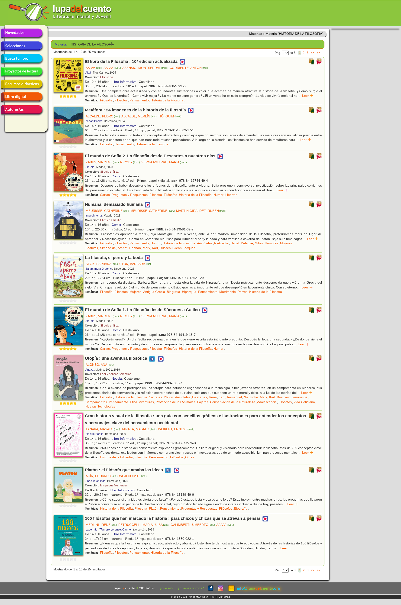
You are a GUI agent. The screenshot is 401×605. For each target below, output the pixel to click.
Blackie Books (94, 434)
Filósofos (121, 100)
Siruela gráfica (109, 171)
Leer (308, 95)
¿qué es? (166, 588)
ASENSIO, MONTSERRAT (145, 68)
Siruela (89, 167)
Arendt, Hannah (129, 248)
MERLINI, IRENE (101, 525)
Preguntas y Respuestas (130, 195)
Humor (218, 195)
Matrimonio (227, 292)
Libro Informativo (124, 82)
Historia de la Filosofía (167, 100)
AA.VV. (94, 68)
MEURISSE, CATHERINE (107, 211)
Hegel (234, 243)
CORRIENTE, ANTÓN (189, 68)
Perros (242, 292)
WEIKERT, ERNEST (176, 429)
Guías (189, 457)
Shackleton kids (95, 481)
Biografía (173, 292)
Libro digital (21, 97)
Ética (133, 402)
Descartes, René (204, 397)
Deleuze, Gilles (252, 243)
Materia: (61, 44)
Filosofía (106, 100)
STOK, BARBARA (102, 264)
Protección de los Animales (175, 402)
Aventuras (146, 402)
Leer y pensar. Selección (115, 374)
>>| (319, 53)
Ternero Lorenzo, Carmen (116, 529)
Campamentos (96, 402)
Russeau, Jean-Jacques (177, 248)
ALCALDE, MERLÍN (139, 116)
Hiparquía (189, 292)
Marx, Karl (150, 248)
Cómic (116, 176)
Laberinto (91, 529)
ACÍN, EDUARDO (102, 476)
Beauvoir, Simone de (100, 248)
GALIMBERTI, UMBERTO (193, 525)
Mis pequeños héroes (114, 485)
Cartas (105, 195)
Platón (168, 397)
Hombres (271, 243)
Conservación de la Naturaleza (232, 402)
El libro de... (107, 77)
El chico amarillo (110, 220)
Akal (88, 72)
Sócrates (155, 397)
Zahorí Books (93, 121)
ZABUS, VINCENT (102, 162)
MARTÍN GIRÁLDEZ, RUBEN (201, 211)
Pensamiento (139, 100)
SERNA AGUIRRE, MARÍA (164, 162)
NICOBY (130, 162)
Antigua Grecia (154, 292)
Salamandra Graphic (98, 268)
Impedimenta (93, 215)
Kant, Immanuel (230, 397)
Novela (117, 378)
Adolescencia (267, 402)
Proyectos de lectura (21, 71)
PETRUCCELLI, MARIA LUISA (143, 525)
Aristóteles (204, 243)
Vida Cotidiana (304, 402)
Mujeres (286, 243)
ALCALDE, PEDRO (103, 116)
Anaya (89, 369)
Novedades (21, 33)
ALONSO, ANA (100, 364)
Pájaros (202, 402)
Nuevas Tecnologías (100, 406)
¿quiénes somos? (191, 588)
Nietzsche (221, 243)
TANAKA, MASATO (103, 429)
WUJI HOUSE (133, 476)
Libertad (231, 195)
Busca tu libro (21, 58)
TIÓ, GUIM (169, 116)
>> (312, 53)
